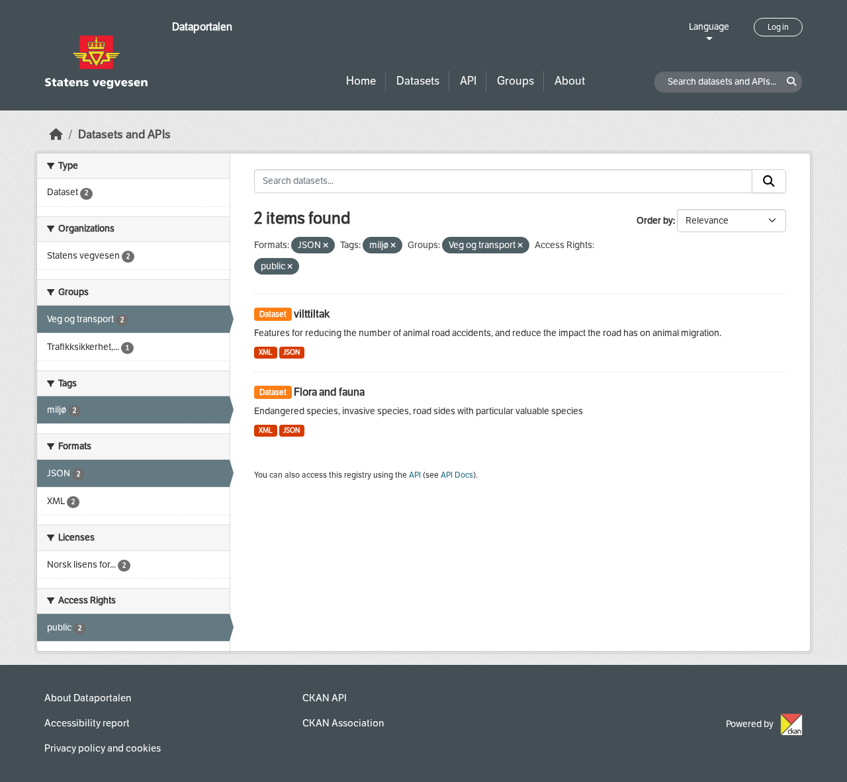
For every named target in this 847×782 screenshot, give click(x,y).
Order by (655, 220)
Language (709, 26)
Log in (778, 27)
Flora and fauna (329, 392)
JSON (291, 352)
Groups (515, 81)
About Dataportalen (87, 698)
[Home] (56, 135)
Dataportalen (202, 27)
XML (266, 352)
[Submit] (769, 181)
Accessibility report (87, 723)
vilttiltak (312, 314)
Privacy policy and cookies (102, 748)
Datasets (417, 81)
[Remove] (325, 245)
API (468, 81)
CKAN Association (343, 723)
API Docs (457, 475)
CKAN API (324, 698)
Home (361, 81)
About (570, 81)
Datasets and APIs (124, 135)
